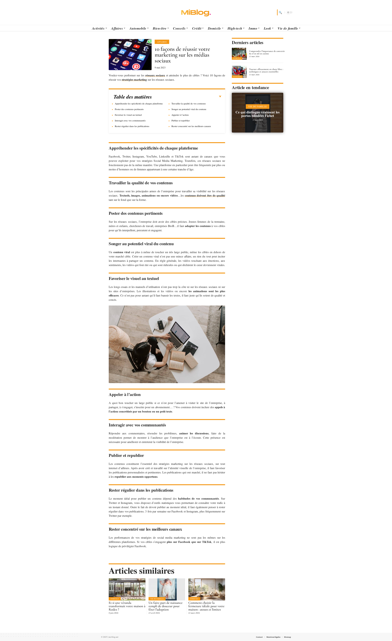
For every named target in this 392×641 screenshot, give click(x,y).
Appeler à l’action (180, 114)
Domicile (115, 599)
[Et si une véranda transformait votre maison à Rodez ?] (127, 589)
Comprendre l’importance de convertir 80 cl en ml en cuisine (267, 52)
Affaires (162, 42)
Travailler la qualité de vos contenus (189, 103)
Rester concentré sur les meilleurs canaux (191, 126)
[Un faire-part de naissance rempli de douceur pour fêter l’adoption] (167, 589)
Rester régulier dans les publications (132, 126)
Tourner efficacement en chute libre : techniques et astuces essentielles (266, 70)
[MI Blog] (196, 12)
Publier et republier (181, 120)
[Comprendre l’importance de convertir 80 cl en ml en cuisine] (239, 54)
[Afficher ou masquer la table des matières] (186, 96)
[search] (280, 12)
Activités (237, 76)
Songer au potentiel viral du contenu (189, 109)
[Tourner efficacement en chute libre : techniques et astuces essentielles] (239, 72)
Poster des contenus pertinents (129, 109)
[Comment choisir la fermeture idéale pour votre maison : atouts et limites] (206, 589)
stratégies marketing (134, 79)
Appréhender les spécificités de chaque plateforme (139, 103)
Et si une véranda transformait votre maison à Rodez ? (127, 606)
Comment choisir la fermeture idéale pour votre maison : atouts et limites (206, 606)
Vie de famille (157, 599)
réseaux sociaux (155, 75)
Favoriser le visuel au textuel (128, 114)
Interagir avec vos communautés (130, 120)
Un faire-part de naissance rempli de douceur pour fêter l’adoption (166, 606)
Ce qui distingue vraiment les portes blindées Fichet (258, 113)
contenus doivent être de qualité (205, 195)
